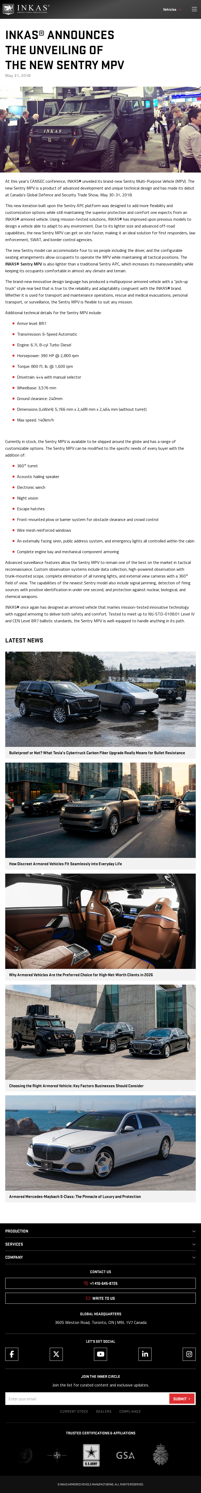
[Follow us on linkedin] (145, 1354)
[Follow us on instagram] (189, 1354)
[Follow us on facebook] (11, 1354)
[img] (26, 9)
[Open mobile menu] (194, 9)
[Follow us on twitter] (56, 1354)
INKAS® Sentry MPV (23, 264)
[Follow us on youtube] (100, 1354)
